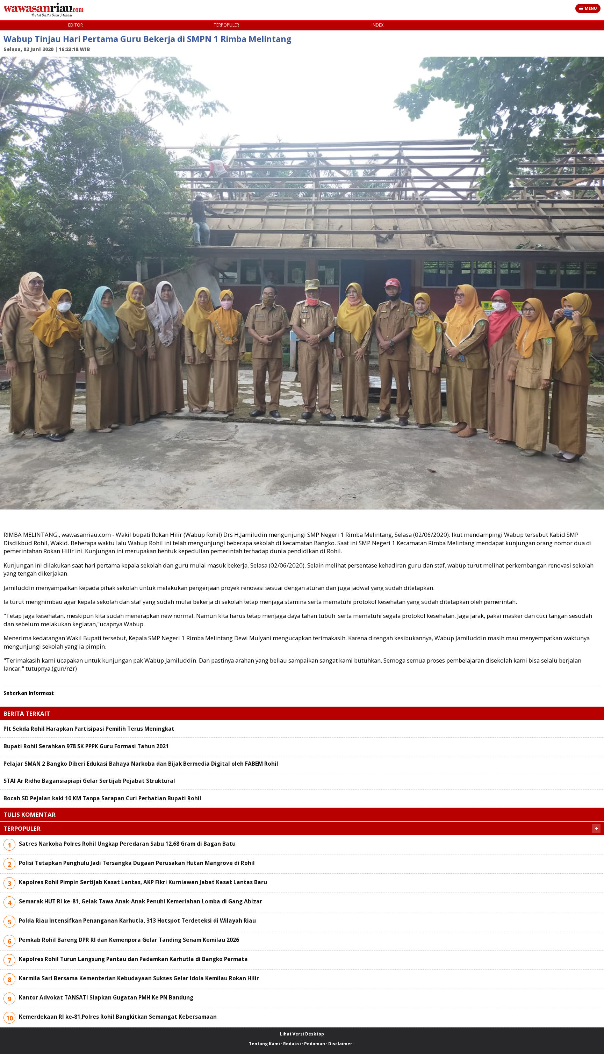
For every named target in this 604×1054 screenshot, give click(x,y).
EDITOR (75, 25)
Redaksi (292, 1044)
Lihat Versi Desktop (302, 1034)
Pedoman (314, 1044)
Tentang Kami (264, 1044)
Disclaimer (340, 1044)
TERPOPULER (226, 25)
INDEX (377, 25)
